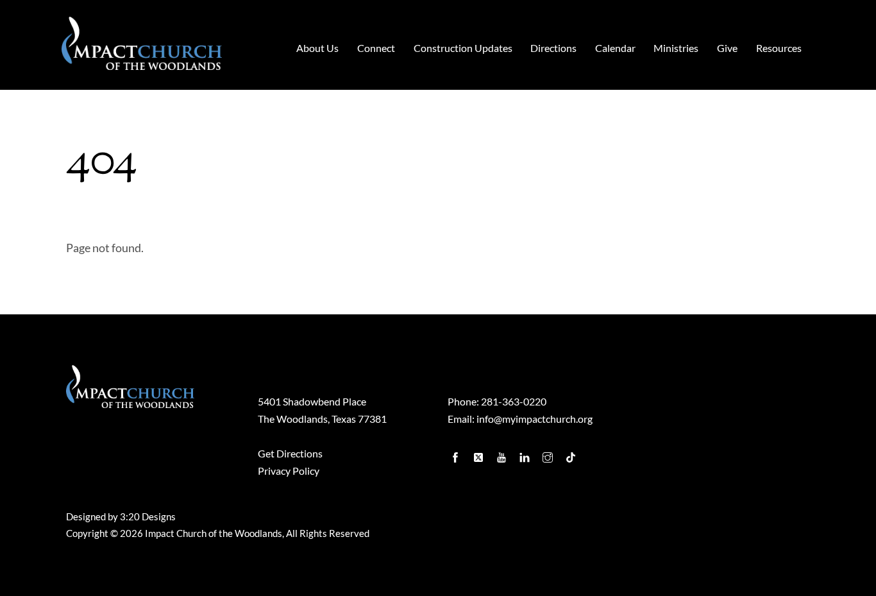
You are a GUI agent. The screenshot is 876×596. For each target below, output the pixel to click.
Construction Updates (463, 48)
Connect (376, 48)
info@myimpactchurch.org (534, 419)
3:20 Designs (148, 516)
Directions (553, 48)
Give (727, 48)
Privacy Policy (288, 470)
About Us (317, 48)
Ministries (675, 48)
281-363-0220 (513, 401)
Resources (779, 48)
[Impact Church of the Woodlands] (142, 62)
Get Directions (290, 453)
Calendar (615, 48)
